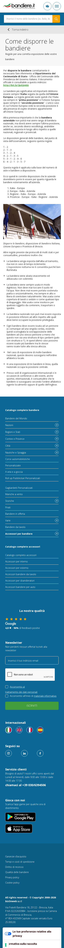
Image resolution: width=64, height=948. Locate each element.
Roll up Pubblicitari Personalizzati (22, 478)
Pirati (8, 507)
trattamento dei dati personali (21, 692)
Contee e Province (14, 438)
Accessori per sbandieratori (19, 580)
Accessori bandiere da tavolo (20, 574)
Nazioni (9, 425)
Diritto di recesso (14, 866)
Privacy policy (12, 877)
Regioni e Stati (12, 431)
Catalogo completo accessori (22, 546)
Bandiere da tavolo (15, 527)
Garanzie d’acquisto (15, 856)
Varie (8, 520)
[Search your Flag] (56, 19)
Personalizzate (13, 465)
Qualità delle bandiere (17, 872)
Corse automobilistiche (17, 459)
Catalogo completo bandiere (22, 410)
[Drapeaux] (29, 730)
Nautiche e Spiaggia (15, 452)
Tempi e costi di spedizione (19, 861)
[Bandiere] (8, 730)
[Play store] (32, 816)
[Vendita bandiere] (19, 6)
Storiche (9, 500)
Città (7, 445)
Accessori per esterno (16, 567)
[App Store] (32, 828)
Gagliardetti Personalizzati (19, 487)
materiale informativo (45, 695)
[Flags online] (19, 730)
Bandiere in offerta (15, 513)
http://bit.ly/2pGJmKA (16, 85)
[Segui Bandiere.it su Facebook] (40, 753)
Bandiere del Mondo (16, 418)
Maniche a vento (14, 494)
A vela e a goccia (14, 471)
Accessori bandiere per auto (20, 586)
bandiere (11, 381)
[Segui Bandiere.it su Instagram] (8, 753)
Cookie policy (12, 882)
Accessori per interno (16, 561)
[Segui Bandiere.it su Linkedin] (24, 753)
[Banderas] (40, 730)
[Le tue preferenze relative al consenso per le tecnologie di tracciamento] (6, 945)
